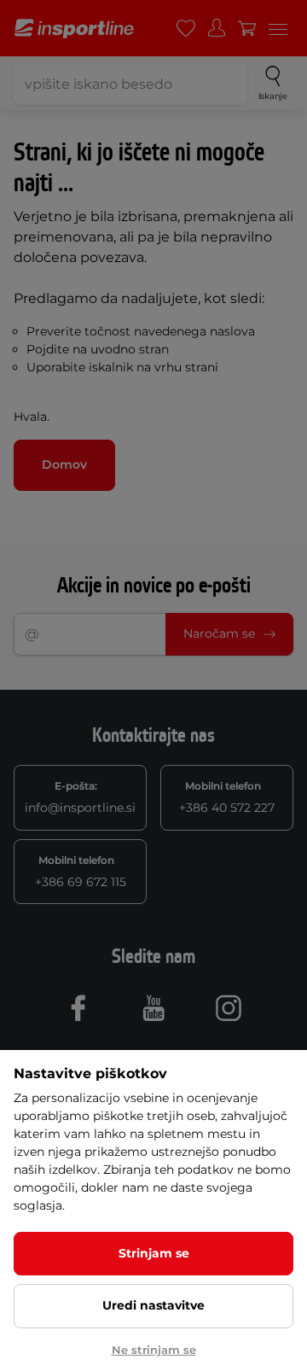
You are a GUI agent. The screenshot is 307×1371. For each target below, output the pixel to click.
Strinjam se (154, 1253)
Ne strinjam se (154, 1349)
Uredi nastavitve (153, 1305)
